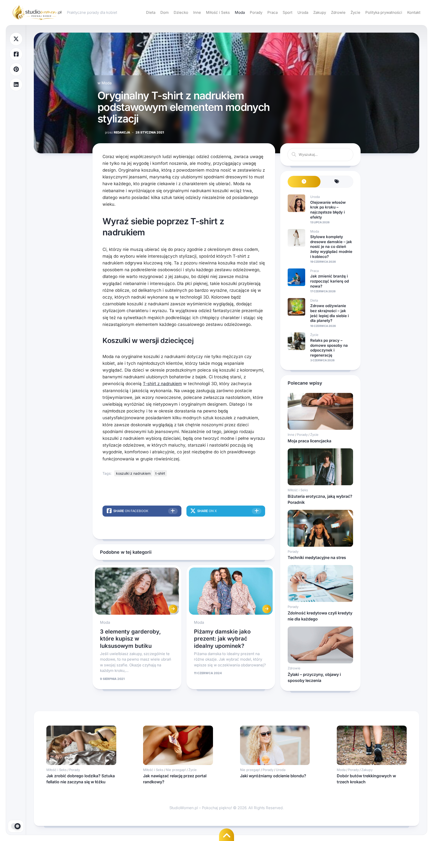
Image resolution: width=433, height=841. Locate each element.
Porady (256, 12)
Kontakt (413, 12)
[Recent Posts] (304, 182)
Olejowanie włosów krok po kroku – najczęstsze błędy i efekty (328, 210)
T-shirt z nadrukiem (162, 383)
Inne (197, 12)
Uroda (302, 12)
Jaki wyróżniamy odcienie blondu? (273, 775)
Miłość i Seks (218, 12)
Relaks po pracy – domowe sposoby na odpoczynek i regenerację (329, 348)
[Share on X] (16, 39)
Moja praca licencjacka (309, 440)
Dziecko (181, 12)
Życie (355, 12)
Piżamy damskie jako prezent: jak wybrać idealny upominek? (222, 638)
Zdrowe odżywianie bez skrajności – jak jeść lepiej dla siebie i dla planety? (329, 313)
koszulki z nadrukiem (133, 473)
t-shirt (160, 473)
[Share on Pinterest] (16, 69)
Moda (240, 12)
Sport (287, 12)
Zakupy (319, 12)
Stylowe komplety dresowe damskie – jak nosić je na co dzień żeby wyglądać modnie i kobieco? (331, 246)
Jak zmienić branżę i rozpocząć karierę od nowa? (329, 281)
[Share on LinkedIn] (16, 84)
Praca (272, 12)
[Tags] (336, 182)
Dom (164, 12)
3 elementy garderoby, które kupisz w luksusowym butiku (130, 638)
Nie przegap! (176, 770)
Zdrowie (338, 12)
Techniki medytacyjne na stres (317, 557)
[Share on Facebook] (16, 54)
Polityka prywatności (383, 12)
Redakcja (117, 132)
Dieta (150, 12)
